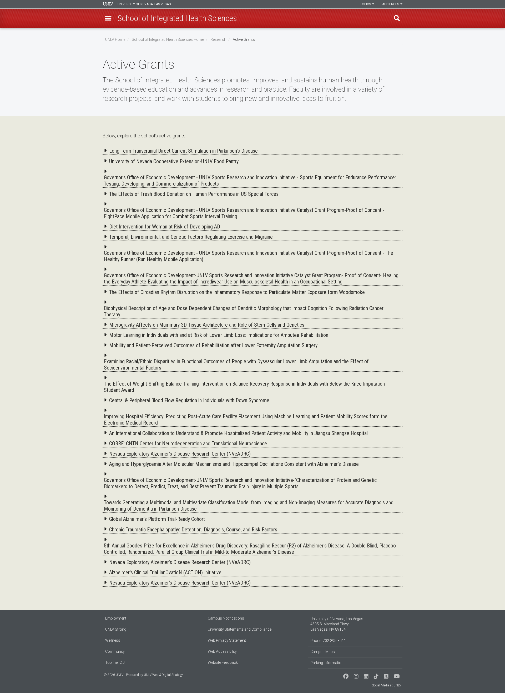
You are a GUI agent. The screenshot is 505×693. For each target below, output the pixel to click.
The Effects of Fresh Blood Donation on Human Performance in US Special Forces (194, 194)
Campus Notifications (226, 618)
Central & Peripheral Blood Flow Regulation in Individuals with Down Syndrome (189, 400)
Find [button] (396, 18)
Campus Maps (322, 652)
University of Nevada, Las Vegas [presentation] (144, 4)
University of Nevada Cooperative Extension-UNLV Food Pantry (174, 161)
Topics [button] (366, 4)
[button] (108, 18)
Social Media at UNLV (386, 685)
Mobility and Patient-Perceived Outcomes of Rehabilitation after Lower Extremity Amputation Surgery (213, 345)
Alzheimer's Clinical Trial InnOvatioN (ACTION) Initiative (165, 572)
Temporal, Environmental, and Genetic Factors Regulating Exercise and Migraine (191, 237)
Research (218, 39)
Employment (115, 618)
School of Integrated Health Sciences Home (168, 39)
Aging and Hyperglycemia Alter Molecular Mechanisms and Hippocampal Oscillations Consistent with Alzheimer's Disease (234, 464)
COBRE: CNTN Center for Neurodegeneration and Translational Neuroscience (188, 443)
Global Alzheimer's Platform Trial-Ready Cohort (157, 519)
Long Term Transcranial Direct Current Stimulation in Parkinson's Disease (183, 151)
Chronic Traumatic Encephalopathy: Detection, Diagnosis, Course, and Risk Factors (193, 529)
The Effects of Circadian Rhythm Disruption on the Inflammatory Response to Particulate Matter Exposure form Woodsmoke (237, 292)
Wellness (112, 640)
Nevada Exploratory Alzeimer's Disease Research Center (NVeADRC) (180, 454)
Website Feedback (223, 662)
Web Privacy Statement (227, 640)
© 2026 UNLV (113, 675)
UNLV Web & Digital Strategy (163, 675)
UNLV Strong (115, 629)
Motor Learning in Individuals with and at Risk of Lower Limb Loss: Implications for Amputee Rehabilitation (218, 335)
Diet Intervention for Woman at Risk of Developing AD (164, 226)
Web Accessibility (222, 651)
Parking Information (327, 663)
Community (115, 651)
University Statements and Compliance (239, 629)
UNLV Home (115, 39)
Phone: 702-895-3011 (328, 641)
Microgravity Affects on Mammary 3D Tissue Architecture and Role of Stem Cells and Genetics (206, 325)
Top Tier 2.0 (115, 662)
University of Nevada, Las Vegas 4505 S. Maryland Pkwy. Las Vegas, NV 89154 (336, 624)
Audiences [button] (391, 4)
